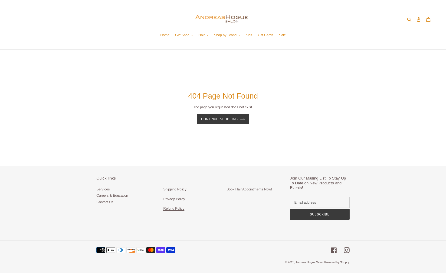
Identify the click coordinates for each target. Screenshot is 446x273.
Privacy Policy (174, 199)
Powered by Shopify (337, 262)
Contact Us (105, 202)
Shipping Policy (175, 189)
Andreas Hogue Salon (309, 262)
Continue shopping (219, 119)
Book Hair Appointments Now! (249, 189)
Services (103, 189)
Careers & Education (112, 195)
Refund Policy (173, 208)
